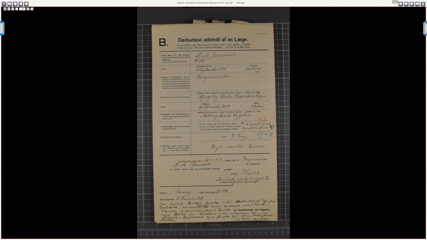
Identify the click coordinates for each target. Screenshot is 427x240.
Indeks (425, 28)
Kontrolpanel (1, 28)
